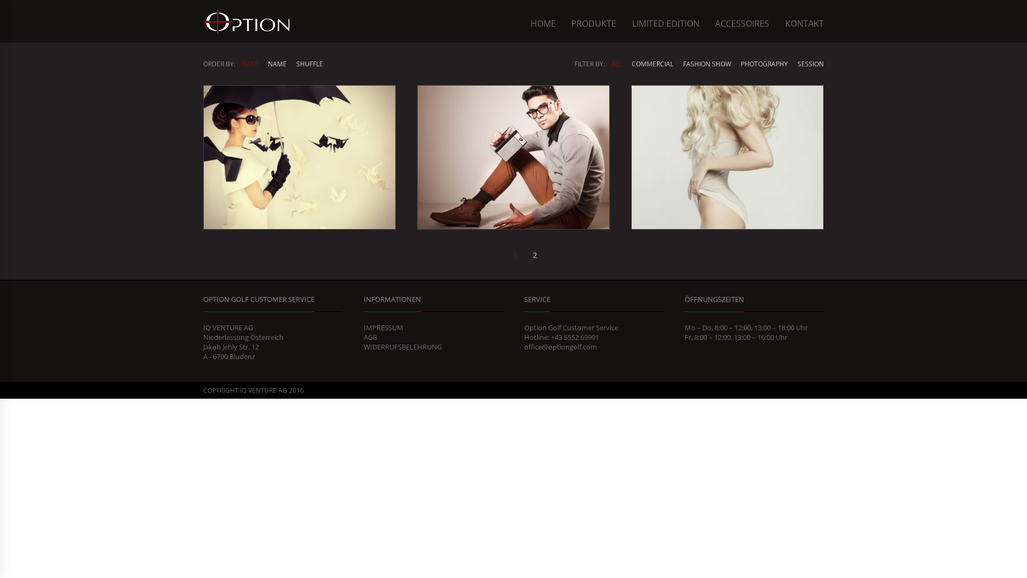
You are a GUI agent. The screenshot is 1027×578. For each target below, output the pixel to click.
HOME (543, 23)
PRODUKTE (593, 23)
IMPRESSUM (383, 327)
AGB (370, 337)
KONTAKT (804, 23)
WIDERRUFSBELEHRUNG (403, 347)
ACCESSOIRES (742, 23)
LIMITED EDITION (666, 23)
